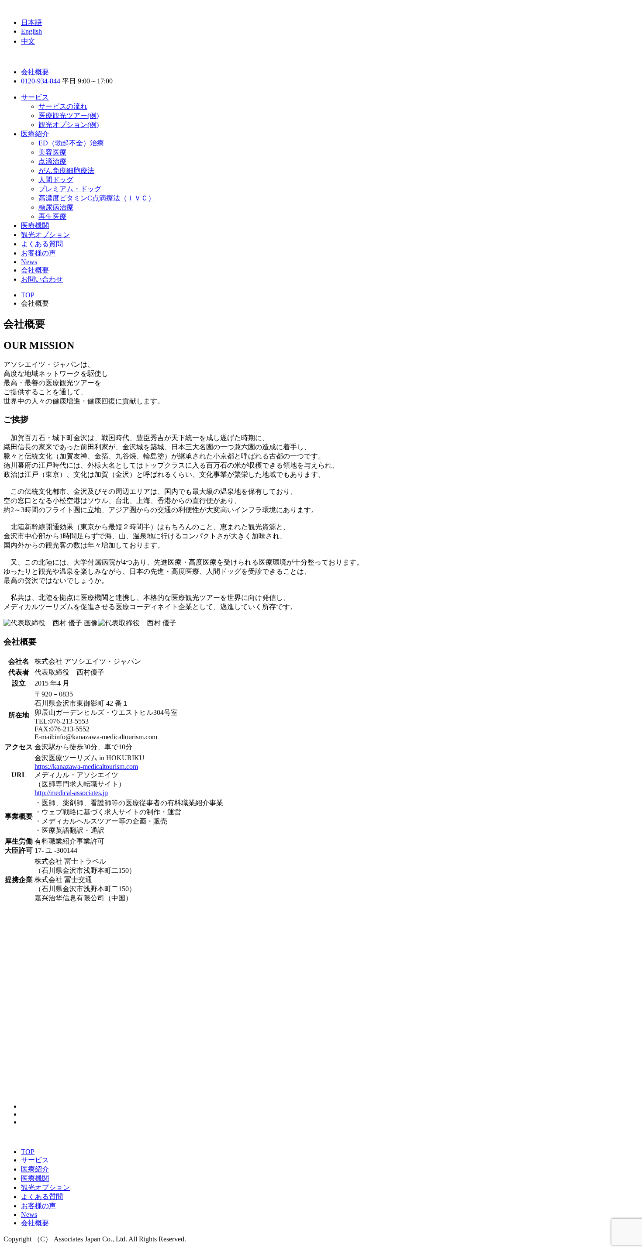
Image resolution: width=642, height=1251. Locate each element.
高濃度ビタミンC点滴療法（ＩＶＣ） (96, 198)
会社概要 (35, 72)
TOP (28, 1151)
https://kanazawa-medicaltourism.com (86, 766)
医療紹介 (35, 134)
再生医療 (52, 216)
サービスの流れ (62, 106)
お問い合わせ (42, 279)
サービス (35, 97)
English (31, 31)
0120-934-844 (40, 81)
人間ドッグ (55, 179)
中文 (28, 41)
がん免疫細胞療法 (66, 170)
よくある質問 (42, 244)
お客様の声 (38, 253)
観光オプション (45, 234)
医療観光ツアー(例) (68, 115)
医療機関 (35, 225)
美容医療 (52, 152)
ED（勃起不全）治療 (71, 143)
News (29, 261)
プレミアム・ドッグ (69, 189)
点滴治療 (52, 161)
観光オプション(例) (68, 124)
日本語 (31, 22)
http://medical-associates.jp (71, 792)
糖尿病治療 (55, 207)
